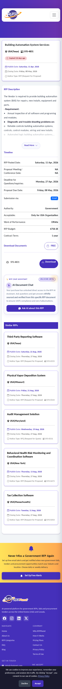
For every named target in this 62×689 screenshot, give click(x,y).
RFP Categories (8, 640)
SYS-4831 (14, 262)
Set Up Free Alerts (33, 576)
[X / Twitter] (26, 618)
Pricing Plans (38, 640)
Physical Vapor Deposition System (26, 375)
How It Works (38, 636)
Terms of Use (38, 654)
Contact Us (37, 645)
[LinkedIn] (19, 618)
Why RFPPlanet (39, 631)
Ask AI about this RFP (33, 308)
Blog (4, 650)
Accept (38, 683)
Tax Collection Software (20, 495)
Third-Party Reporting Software (24, 336)
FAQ (3, 645)
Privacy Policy (38, 650)
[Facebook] (4, 618)
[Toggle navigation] (54, 15)
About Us (5, 636)
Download (50, 262)
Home (4, 631)
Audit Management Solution (23, 414)
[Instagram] (11, 618)
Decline (24, 683)
